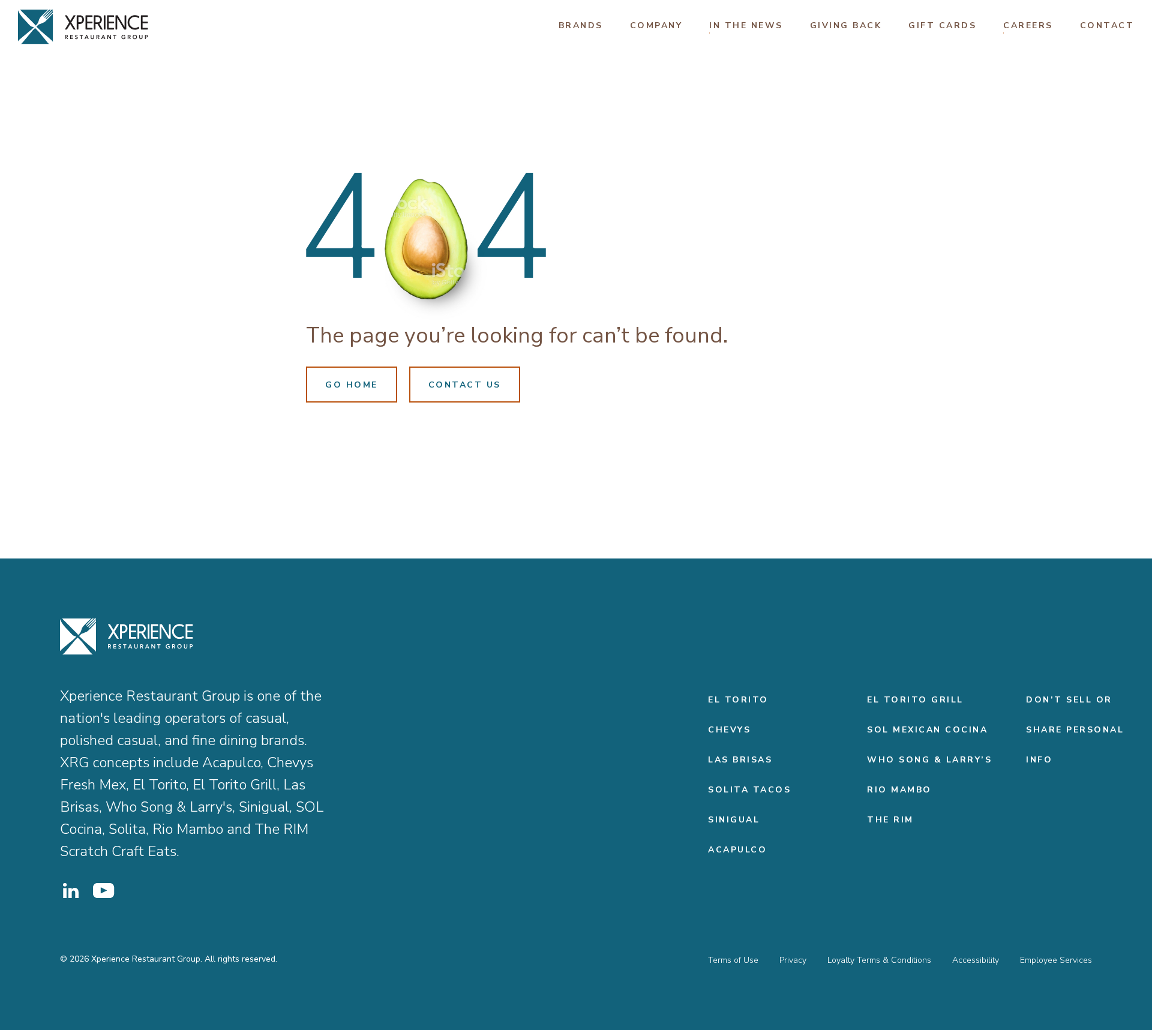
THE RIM (890, 819)
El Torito (738, 699)
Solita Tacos (749, 789)
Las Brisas (740, 759)
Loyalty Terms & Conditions (879, 960)
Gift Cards (942, 25)
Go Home (351, 385)
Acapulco (737, 849)
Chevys (729, 729)
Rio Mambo (899, 789)
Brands (581, 25)
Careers (1028, 25)
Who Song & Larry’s (929, 759)
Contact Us (464, 385)
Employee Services (1056, 960)
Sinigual (734, 819)
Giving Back (846, 25)
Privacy (792, 960)
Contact (1107, 25)
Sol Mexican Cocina (927, 729)
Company (656, 25)
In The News (746, 25)
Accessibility (975, 960)
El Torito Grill (915, 699)
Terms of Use (733, 960)
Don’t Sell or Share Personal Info (1075, 729)
